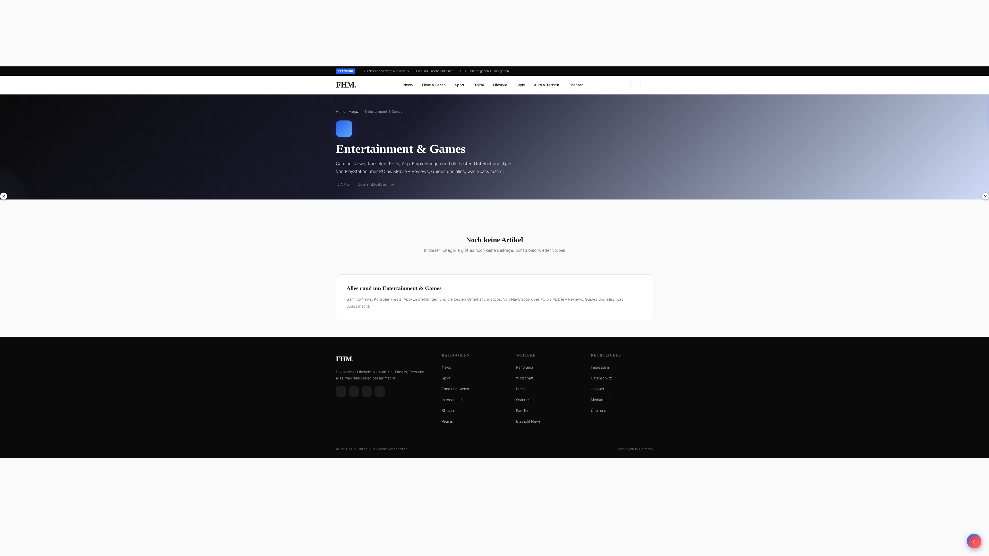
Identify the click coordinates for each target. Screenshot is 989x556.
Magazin (354, 111)
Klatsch (448, 410)
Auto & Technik (546, 85)
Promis (447, 421)
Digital (478, 85)
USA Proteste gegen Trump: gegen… (485, 71)
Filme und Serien (455, 389)
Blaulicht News (528, 421)
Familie (521, 410)
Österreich (524, 399)
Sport (459, 85)
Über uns (598, 410)
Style (520, 85)
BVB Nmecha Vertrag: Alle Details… (386, 71)
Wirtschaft (524, 378)
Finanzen (575, 85)
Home (340, 111)
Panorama (524, 367)
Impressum (600, 367)
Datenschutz (601, 378)
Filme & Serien (434, 85)
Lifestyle (500, 85)
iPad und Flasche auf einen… (435, 71)
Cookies (597, 389)
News (408, 85)
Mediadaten (601, 399)
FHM (346, 84)
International (452, 399)
